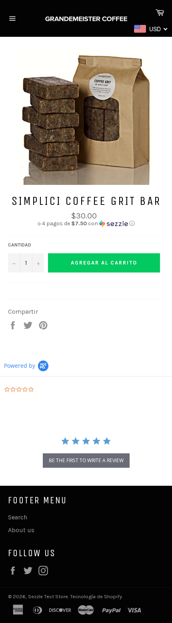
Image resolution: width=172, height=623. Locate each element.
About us (21, 530)
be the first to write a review (86, 460)
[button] (86, 223)
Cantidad (19, 245)
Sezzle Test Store (48, 596)
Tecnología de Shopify (96, 596)
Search (17, 517)
